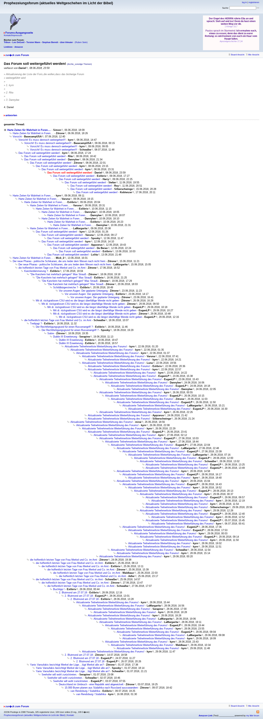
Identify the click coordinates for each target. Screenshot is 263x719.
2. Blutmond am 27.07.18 (73, 592)
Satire (50, 333)
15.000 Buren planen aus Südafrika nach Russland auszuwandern (101, 687)
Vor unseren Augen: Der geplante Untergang (83, 290)
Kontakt (70, 715)
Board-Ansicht (237, 54)
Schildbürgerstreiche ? (65, 287)
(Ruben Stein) (81, 42)
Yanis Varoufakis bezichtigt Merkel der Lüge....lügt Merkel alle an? (67, 664)
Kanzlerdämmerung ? (36, 271)
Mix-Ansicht (253, 54)
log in (244, 2)
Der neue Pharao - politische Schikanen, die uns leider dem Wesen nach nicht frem (59, 261)
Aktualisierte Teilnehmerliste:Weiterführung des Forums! (96, 346)
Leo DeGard (18, 42)
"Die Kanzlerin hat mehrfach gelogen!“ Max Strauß (58, 274)
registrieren (254, 2)
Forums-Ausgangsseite (19, 32)
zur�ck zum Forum (17, 55)
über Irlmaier (66, 42)
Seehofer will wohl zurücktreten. (59, 674)
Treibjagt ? (36, 323)
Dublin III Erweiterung (65, 336)
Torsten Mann (33, 42)
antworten (11, 115)
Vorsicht (17, 136)
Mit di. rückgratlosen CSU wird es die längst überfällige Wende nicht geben (77, 300)
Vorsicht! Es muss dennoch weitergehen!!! (42, 139)
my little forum (252, 715)
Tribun (7, 42)
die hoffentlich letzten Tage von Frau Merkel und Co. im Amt (51, 267)
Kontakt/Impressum (13, 35)
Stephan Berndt (50, 42)
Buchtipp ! (58, 589)
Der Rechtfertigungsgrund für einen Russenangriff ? (64, 326)
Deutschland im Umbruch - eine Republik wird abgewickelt (91, 684)
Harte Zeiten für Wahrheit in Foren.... (29, 130)
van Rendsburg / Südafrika (85, 690)
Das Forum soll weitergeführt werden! (39, 152)
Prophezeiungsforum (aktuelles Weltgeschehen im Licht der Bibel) (34, 715)
